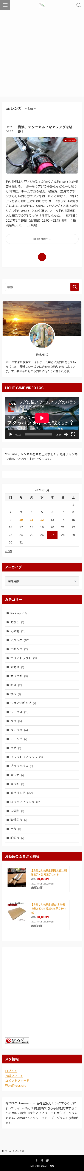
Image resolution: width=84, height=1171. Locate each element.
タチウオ (19, 730)
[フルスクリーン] (73, 434)
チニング (18, 739)
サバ (15, 694)
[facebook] (37, 1160)
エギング (19, 649)
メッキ (17, 784)
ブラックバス (21, 766)
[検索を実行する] (74, 287)
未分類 (17, 811)
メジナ (17, 775)
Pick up (18, 613)
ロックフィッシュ (25, 802)
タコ (16, 721)
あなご (17, 622)
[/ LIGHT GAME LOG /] (42, 5)
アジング (20, 640)
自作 (15, 829)
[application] (42, 418)
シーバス (19, 712)
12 (42, 519)
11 (31, 519)
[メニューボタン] (5, 5)
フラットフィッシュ (27, 757)
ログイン (11, 1071)
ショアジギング (23, 703)
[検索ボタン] (79, 5)
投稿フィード (14, 1076)
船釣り (17, 838)
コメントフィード (17, 1080)
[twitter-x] (42, 1160)
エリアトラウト (23, 658)
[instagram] (47, 1160)
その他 (17, 631)
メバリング (21, 793)
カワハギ (19, 676)
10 (21, 519)
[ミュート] (66, 434)
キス (16, 685)
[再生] (11, 434)
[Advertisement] (42, 55)
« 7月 (8, 551)
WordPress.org (15, 1085)
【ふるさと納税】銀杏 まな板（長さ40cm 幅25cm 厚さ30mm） (48, 908)
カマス (17, 667)
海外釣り (18, 819)
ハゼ (15, 748)
